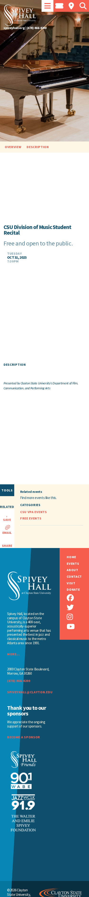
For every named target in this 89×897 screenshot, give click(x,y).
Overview (13, 147)
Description (38, 147)
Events (73, 564)
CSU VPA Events (33, 512)
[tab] (47, 6)
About (72, 570)
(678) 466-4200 (36, 28)
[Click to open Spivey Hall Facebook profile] (78, 598)
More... (13, 654)
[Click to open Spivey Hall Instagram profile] (78, 617)
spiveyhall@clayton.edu (29, 692)
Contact (74, 577)
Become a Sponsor (23, 737)
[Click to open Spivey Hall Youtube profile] (78, 626)
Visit (71, 583)
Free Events (31, 518)
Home (71, 557)
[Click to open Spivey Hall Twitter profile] (78, 607)
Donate (73, 590)
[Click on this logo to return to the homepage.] (44, 15)
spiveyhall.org (14, 28)
